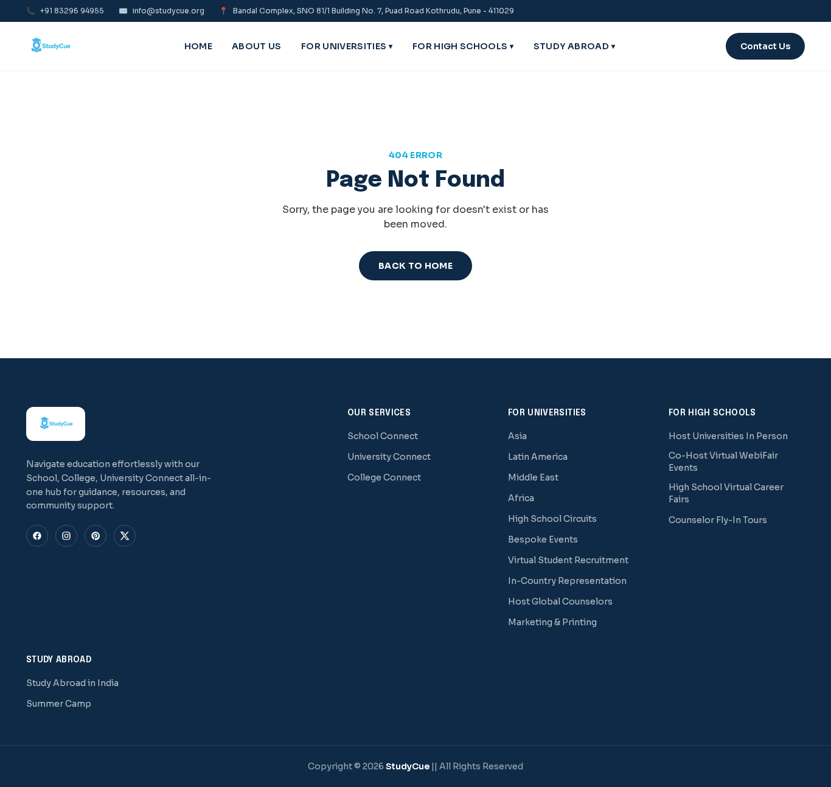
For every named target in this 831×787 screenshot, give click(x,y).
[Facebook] (37, 536)
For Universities (347, 46)
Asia (517, 436)
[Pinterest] (95, 536)
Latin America (538, 456)
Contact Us (765, 46)
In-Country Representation (567, 580)
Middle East (533, 477)
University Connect (389, 456)
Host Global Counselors (560, 601)
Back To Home (415, 265)
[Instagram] (66, 536)
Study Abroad (575, 46)
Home (198, 46)
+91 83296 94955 (65, 10)
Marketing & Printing (552, 622)
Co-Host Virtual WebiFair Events (723, 461)
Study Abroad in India (72, 683)
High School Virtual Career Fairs (726, 493)
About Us (257, 46)
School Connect (382, 436)
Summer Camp (58, 703)
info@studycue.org (161, 10)
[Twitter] (125, 536)
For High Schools (463, 46)
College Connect (384, 477)
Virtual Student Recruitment (568, 560)
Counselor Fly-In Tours (718, 520)
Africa (521, 498)
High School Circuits (552, 518)
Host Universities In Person (728, 436)
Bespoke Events (543, 539)
